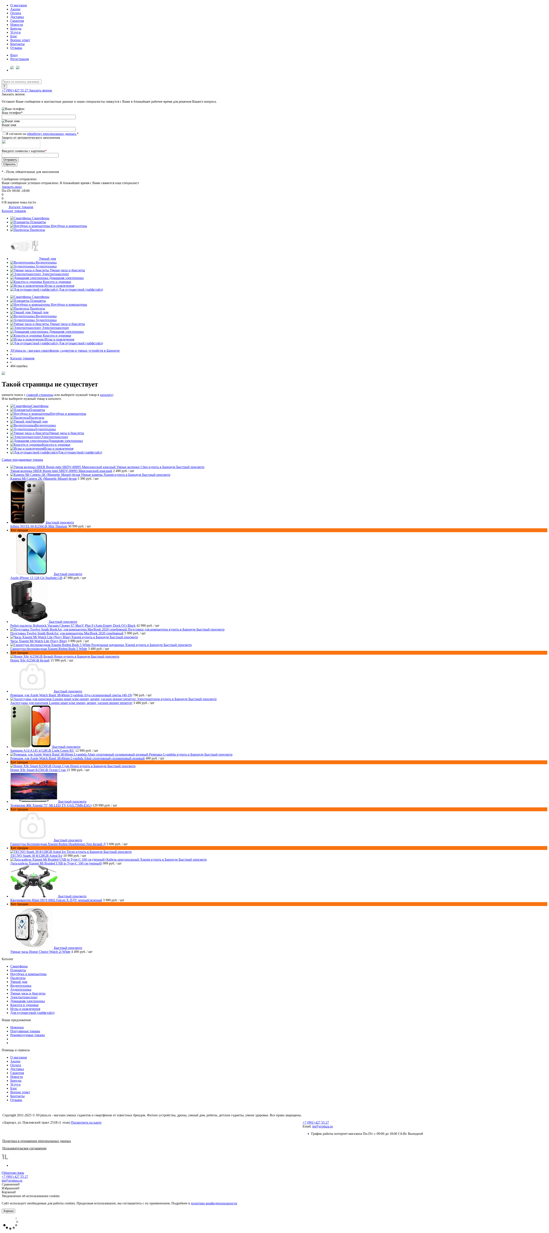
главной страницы (39, 395)
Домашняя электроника (66, 278)
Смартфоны (40, 218)
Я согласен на (42, 134)
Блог (13, 36)
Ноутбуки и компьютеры (69, 226)
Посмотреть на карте (86, 1122)
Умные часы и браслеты (67, 270)
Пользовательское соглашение (24, 1148)
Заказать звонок (40, 90)
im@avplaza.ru (322, 1126)
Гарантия (17, 21)
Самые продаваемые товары (22, 459)
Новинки (17, 1027)
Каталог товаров (20, 207)
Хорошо (8, 1211)
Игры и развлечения (59, 285)
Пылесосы (37, 230)
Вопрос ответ (20, 40)
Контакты (17, 44)
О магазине (18, 5)
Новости (16, 24)
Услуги (15, 32)
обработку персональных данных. (52, 134)
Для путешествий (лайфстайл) (81, 289)
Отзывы (16, 48)
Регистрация (19, 59)
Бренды (15, 28)
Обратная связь (13, 1173)
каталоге (106, 395)
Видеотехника (46, 262)
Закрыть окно (12, 187)
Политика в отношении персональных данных (36, 1141)
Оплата (15, 13)
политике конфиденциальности (214, 1203)
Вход (14, 55)
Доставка (17, 17)
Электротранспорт (55, 274)
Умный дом (47, 258)
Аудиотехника (46, 266)
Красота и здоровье (57, 282)
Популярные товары (25, 1031)
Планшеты (38, 222)
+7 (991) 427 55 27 (15, 90)
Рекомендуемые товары (27, 1035)
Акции (15, 9)
